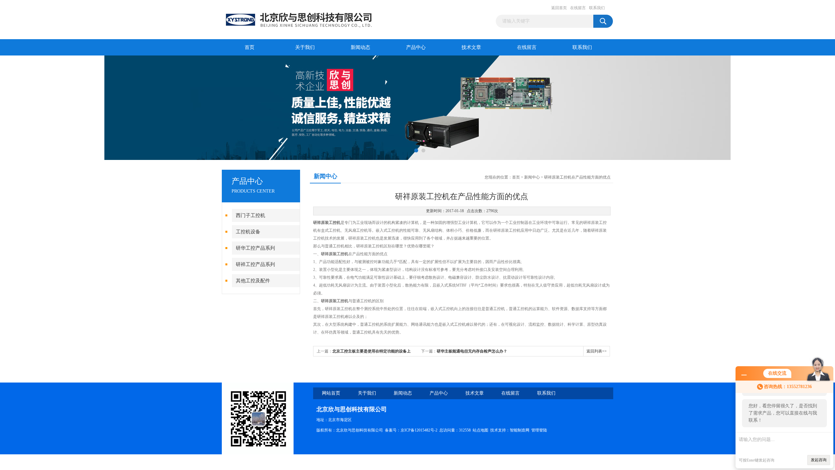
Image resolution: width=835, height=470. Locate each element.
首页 (249, 47)
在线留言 (578, 8)
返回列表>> (596, 351)
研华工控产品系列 (255, 248)
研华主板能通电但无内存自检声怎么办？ (472, 351)
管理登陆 (539, 430)
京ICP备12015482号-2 (419, 430)
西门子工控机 (250, 215)
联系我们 (597, 8)
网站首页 (331, 393)
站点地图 (480, 430)
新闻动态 (360, 47)
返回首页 (559, 8)
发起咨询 (819, 460)
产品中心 (416, 47)
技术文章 (471, 47)
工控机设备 (248, 231)
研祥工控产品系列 (255, 264)
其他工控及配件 (253, 280)
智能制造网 (519, 430)
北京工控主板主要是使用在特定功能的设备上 (371, 351)
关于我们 (305, 47)
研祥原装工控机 (327, 222)
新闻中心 (532, 177)
